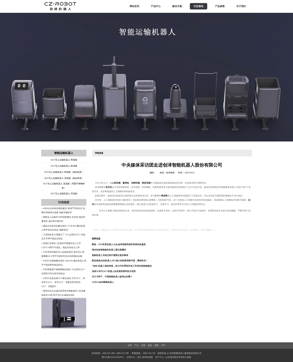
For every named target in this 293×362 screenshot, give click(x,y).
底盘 (150, 345)
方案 (143, 345)
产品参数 (220, 6)
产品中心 (156, 6)
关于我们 (241, 6)
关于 (163, 345)
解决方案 (177, 6)
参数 (156, 345)
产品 (136, 345)
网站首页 (134, 6)
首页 (130, 345)
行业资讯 (198, 6)
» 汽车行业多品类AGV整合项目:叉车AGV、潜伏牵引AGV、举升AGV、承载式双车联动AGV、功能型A (63, 282)
